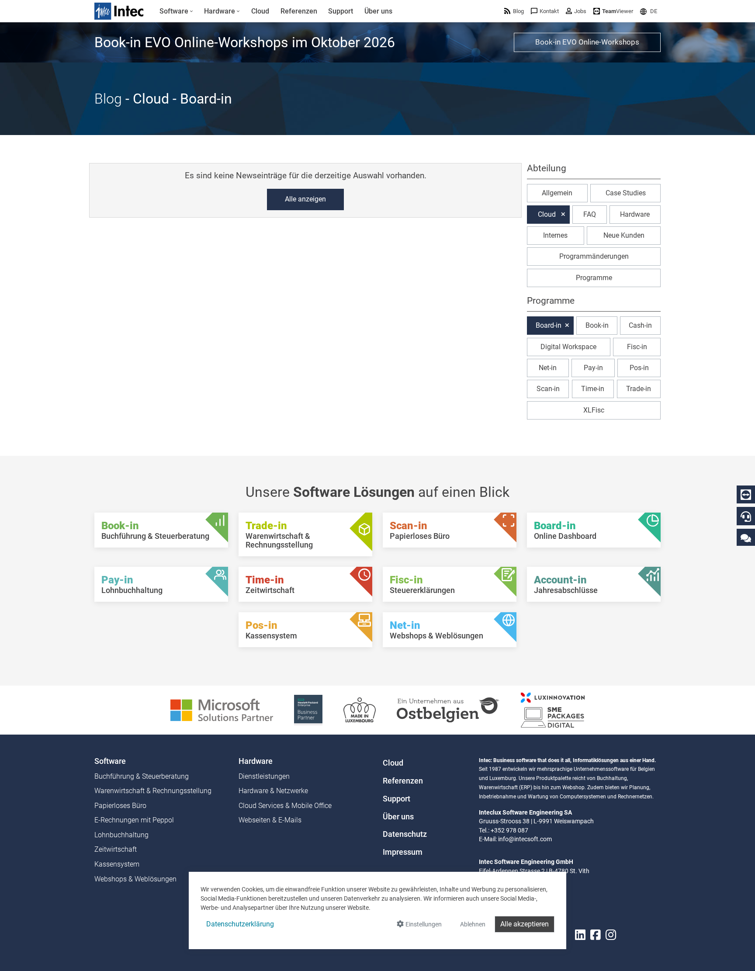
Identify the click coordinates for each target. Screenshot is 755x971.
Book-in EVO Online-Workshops (587, 42)
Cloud (547, 214)
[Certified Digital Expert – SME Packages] (553, 709)
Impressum (403, 852)
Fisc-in (637, 347)
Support (396, 798)
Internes (555, 235)
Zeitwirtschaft (115, 849)
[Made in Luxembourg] (359, 709)
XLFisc (593, 410)
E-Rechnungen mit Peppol (134, 820)
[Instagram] (611, 935)
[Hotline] (746, 516)
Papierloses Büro (120, 805)
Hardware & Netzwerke (273, 791)
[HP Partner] (308, 709)
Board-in (548, 325)
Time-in (592, 389)
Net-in (548, 368)
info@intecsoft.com (525, 839)
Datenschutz (405, 834)
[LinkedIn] (580, 935)
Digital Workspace (568, 347)
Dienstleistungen (264, 776)
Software (110, 761)
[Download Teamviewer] (746, 495)
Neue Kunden (623, 235)
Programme (594, 278)
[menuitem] (176, 11)
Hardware (635, 214)
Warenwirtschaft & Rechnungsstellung (152, 791)
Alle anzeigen (305, 199)
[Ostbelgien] (448, 709)
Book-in (597, 325)
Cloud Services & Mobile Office (285, 805)
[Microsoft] (221, 709)
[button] (649, 11)
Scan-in (548, 389)
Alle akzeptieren (524, 924)
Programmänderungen (594, 256)
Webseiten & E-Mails (270, 820)
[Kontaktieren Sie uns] (746, 537)
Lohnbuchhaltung (121, 835)
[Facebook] (595, 935)
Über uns (398, 816)
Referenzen (403, 781)
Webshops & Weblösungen (135, 879)
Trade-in (638, 389)
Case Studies (626, 193)
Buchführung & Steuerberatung (141, 776)
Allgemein (557, 193)
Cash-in (640, 325)
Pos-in (639, 368)
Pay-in (593, 368)
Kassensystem (116, 864)
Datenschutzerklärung (240, 924)
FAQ (589, 214)
